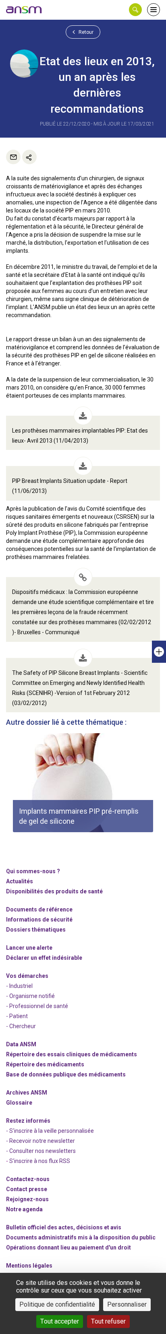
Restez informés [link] (28, 1121)
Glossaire (19, 1102)
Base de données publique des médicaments (66, 1074)
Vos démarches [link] (27, 976)
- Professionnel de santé (37, 1006)
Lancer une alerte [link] (29, 947)
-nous (27, 1199)
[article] (83, 782)
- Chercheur (21, 1026)
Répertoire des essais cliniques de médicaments (71, 1054)
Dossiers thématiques (36, 929)
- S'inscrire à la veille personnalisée (50, 1131)
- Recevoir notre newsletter (40, 1141)
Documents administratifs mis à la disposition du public (81, 1237)
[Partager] (29, 157)
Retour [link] (85, 32)
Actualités (19, 881)
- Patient (17, 1016)
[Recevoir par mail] (13, 157)
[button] (135, 9)
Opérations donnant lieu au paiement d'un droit (68, 1247)
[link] (24, 9)
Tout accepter (59, 1321)
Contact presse (26, 1189)
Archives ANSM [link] (26, 1092)
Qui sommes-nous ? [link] (33, 871)
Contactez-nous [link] (28, 1179)
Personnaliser (127, 1304)
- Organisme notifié (30, 996)
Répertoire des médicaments (45, 1064)
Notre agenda (24, 1209)
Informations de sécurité (39, 919)
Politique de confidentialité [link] (57, 1304)
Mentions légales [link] (29, 1265)
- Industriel (19, 986)
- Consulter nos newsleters (41, 1151)
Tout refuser (108, 1321)
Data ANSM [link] (21, 1044)
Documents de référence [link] (39, 909)
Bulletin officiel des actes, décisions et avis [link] (63, 1227)
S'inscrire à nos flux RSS (39, 1161)
